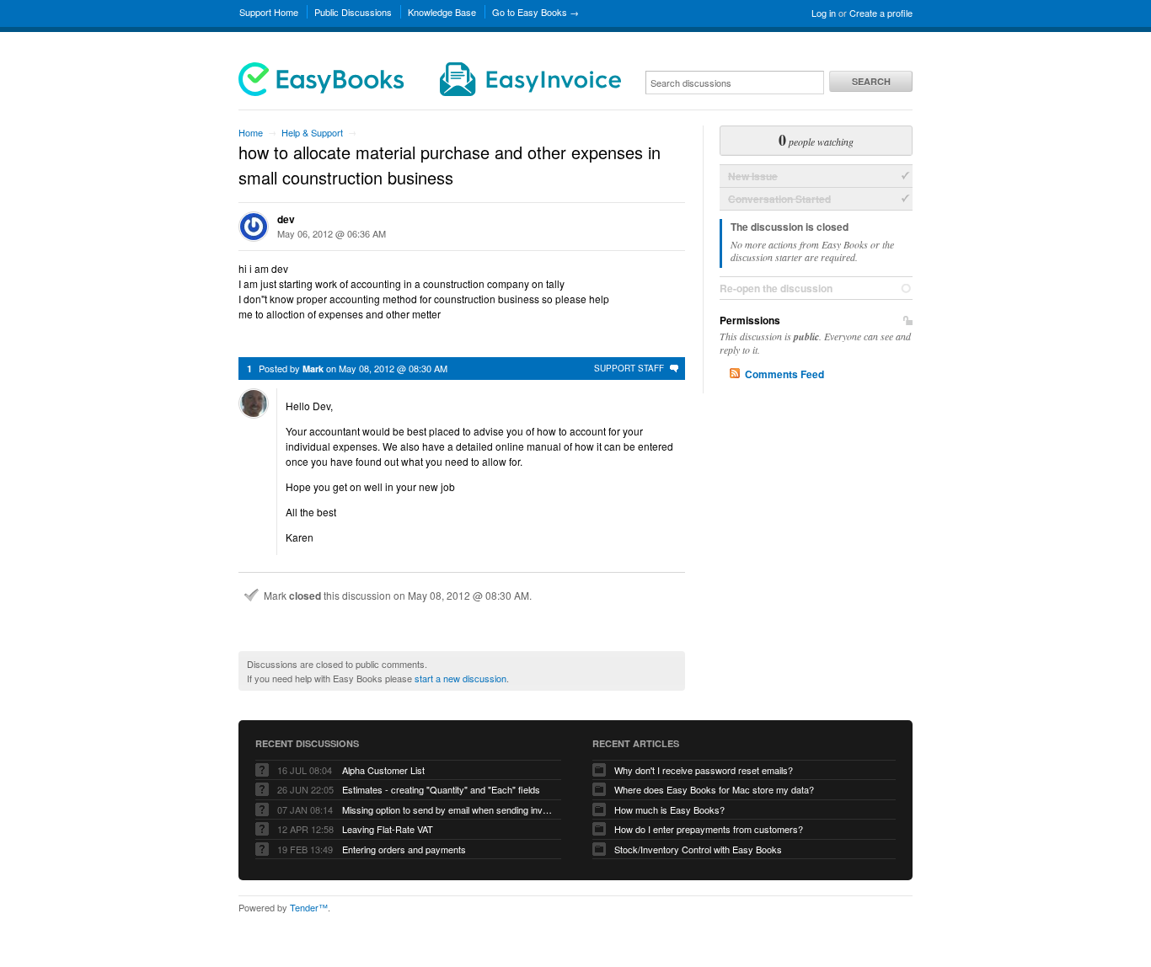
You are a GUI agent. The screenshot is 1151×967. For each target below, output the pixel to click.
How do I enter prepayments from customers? (708, 829)
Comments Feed (784, 374)
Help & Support (312, 132)
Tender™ (309, 907)
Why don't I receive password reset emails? (703, 770)
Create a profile (881, 12)
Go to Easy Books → (535, 12)
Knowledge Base (442, 12)
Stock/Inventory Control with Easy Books (698, 849)
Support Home (268, 12)
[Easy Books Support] (429, 91)
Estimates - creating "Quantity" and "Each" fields (441, 789)
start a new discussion (460, 678)
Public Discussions (353, 12)
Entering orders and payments (404, 849)
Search (871, 81)
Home (250, 132)
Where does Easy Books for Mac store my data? (714, 789)
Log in (823, 12)
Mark (313, 368)
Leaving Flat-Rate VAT (387, 829)
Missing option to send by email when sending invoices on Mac (447, 809)
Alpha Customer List (383, 770)
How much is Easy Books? (669, 809)
